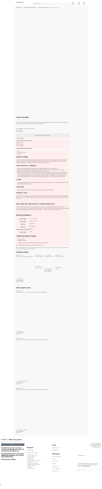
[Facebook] (86, 451)
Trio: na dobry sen (19, 331)
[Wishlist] (32, 256)
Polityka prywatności (26, 481)
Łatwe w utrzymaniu (33, 218)
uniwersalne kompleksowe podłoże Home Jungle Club (31, 172)
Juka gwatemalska (19, 278)
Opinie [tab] (19, 153)
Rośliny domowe (47, 247)
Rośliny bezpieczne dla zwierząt (34, 464)
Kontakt (79, 4)
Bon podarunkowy (56, 456)
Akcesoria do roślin (55, 447)
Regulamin (19, 481)
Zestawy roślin (30, 461)
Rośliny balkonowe (31, 468)
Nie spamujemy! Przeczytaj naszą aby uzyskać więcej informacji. (12, 455)
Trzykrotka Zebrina (58, 267)
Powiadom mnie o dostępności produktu (24, 284)
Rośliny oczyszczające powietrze (34, 460)
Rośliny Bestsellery (28, 247)
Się (54, 466)
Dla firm (53, 463)
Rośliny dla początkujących (44, 7)
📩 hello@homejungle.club (96, 443)
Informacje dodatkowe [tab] (21, 152)
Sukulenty (30, 466)
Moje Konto (73, 4)
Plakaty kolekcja (55, 450)
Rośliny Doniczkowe (97, 447)
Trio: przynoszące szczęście (21, 429)
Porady (53, 458)
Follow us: (95, 444)
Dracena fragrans (38, 266)
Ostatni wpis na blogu (8, 459)
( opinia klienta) (19, 130)
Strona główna (19, 7)
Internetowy (96, 445)
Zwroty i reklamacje (56, 468)
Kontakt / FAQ (55, 461)
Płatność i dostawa (55, 470)
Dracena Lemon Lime (48, 268)
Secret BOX (29, 450)
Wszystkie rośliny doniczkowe (30, 7)
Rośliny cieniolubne (31, 465)
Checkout (84, 4)
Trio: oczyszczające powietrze (21, 381)
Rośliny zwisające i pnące (32, 454)
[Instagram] (79, 451)
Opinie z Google (19, 145)
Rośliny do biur (31, 458)
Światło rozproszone (33, 220)
